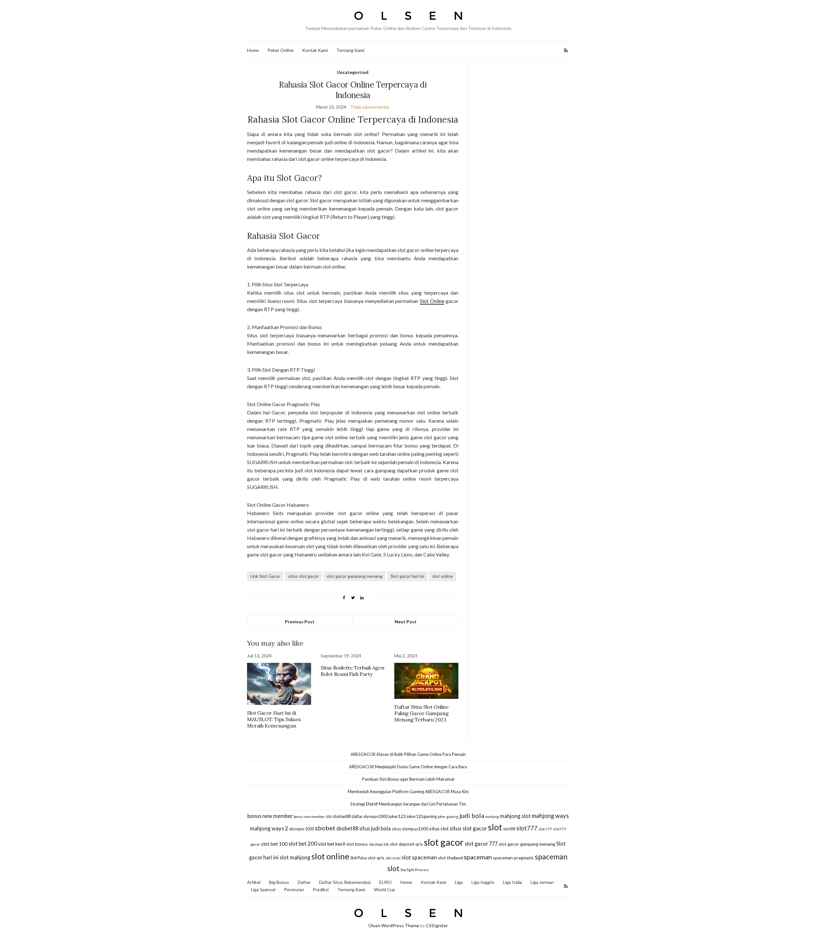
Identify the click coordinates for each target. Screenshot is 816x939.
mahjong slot (515, 816)
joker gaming (448, 816)
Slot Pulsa (358, 857)
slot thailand (450, 857)
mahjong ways (550, 815)
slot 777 (545, 829)
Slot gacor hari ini (407, 576)
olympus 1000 (301, 828)
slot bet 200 (302, 843)
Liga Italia (512, 882)
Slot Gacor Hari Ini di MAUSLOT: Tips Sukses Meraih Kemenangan (274, 719)
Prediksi (321, 889)
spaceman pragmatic (513, 857)
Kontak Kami (315, 50)
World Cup (384, 889)
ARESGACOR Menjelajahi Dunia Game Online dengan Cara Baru (408, 766)
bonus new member (270, 816)
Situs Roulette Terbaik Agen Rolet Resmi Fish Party (352, 670)
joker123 (397, 816)
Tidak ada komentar (370, 107)
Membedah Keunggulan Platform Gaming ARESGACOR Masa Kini (408, 791)
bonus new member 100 (313, 816)
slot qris (376, 857)
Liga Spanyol (263, 889)
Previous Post (300, 621)
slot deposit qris (406, 844)
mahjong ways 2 (269, 828)
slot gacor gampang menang (354, 576)
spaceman (478, 857)
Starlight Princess (414, 870)
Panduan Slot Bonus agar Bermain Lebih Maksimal (408, 779)
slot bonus (357, 844)
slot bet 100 (274, 844)
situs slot (439, 828)
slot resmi (393, 858)
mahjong (492, 816)
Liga (459, 882)
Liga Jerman (542, 882)
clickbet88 (341, 816)
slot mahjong (295, 857)
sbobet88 (347, 828)
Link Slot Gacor (265, 576)
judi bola (471, 815)
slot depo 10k (379, 844)
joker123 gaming (422, 816)
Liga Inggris (482, 882)
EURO (385, 882)
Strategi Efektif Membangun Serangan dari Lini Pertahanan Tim (408, 803)
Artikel (253, 882)
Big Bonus (279, 882)
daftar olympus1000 (370, 816)
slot (495, 827)
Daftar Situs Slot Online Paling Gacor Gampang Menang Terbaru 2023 (421, 713)
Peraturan (294, 889)
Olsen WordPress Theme (393, 925)
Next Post (406, 621)
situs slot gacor (303, 576)
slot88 (509, 828)
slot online (442, 576)
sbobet (325, 828)
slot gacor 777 (481, 844)
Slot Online (432, 301)
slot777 (526, 828)
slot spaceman (419, 857)
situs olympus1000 (410, 828)
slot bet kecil (331, 844)
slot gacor (444, 842)
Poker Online (280, 50)
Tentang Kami (350, 50)
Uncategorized (352, 72)
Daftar (304, 882)
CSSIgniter (437, 925)
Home (253, 50)
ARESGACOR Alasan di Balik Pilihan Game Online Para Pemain (408, 754)
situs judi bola (375, 828)
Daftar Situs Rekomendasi (345, 882)
